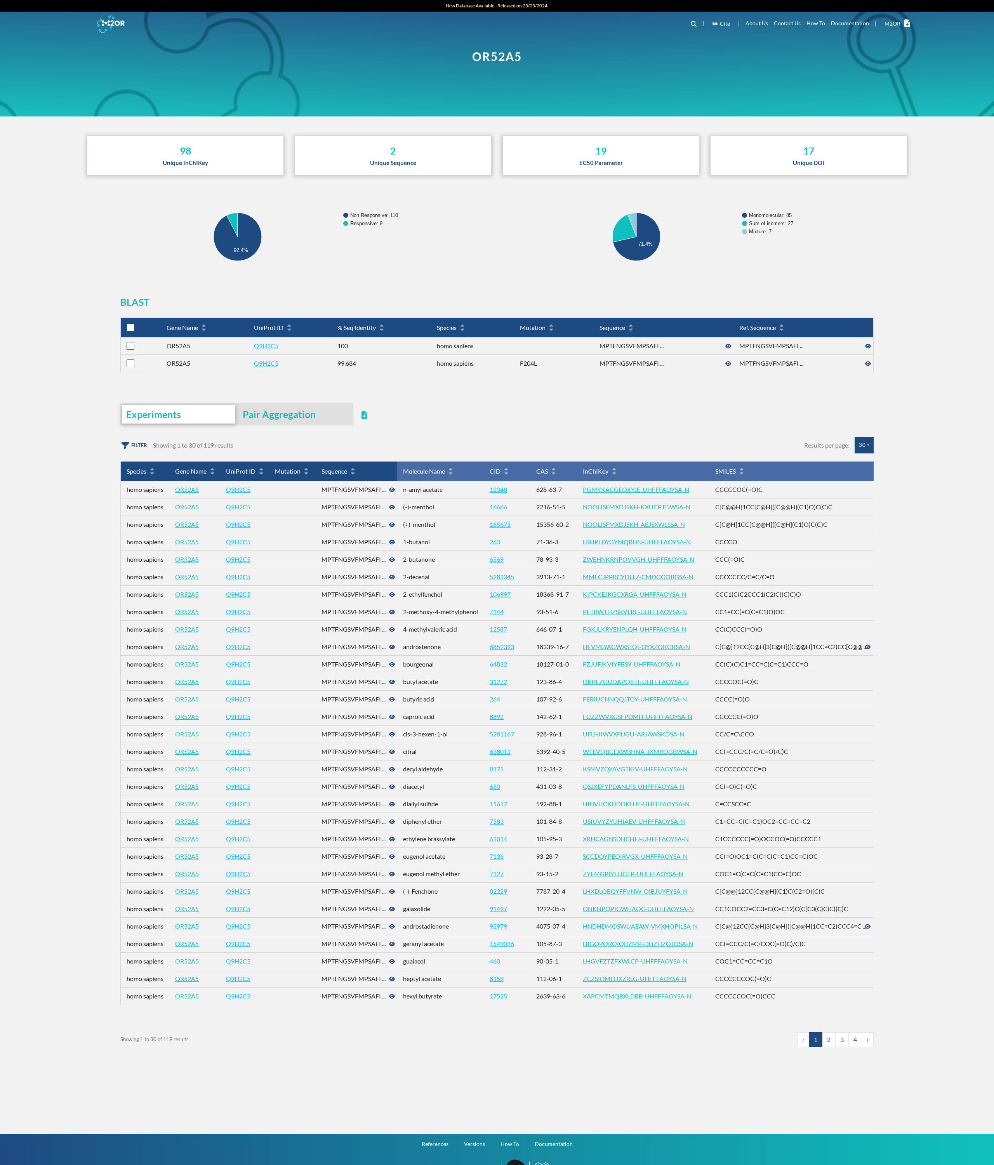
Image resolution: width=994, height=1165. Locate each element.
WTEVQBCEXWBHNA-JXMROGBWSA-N (640, 751)
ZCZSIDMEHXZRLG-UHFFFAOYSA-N (634, 978)
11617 (498, 803)
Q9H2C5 (266, 345)
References (435, 1144)
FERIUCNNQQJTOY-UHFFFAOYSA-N (635, 699)
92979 (498, 926)
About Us (757, 23)
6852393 (502, 646)
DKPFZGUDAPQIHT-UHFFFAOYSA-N (636, 681)
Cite (725, 23)
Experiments (153, 414)
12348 (498, 489)
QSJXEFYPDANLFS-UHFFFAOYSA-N (634, 786)
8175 (497, 769)
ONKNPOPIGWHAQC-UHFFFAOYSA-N (638, 908)
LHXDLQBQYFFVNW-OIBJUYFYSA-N (635, 891)
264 (495, 699)
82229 (498, 891)
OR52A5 (187, 489)
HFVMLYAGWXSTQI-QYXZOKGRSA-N (636, 646)
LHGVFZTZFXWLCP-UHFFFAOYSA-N (635, 961)
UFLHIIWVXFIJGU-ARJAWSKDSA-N (633, 734)
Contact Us (787, 23)
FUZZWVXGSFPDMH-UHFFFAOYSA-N (637, 716)
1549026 (502, 943)
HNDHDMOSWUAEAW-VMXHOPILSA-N (640, 926)
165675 (500, 524)
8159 (497, 978)
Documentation (850, 23)
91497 (498, 908)
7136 (497, 856)
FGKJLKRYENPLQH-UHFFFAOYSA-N (634, 629)
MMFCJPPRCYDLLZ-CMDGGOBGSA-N (638, 576)
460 (495, 961)
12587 (498, 629)
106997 (500, 594)
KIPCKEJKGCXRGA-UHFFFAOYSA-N (634, 594)
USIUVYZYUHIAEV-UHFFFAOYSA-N (634, 821)
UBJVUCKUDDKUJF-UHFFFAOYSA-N (636, 803)
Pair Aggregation (279, 414)
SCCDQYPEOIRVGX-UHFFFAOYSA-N (635, 856)
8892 (497, 716)
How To (815, 23)
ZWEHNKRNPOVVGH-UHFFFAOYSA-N (638, 559)
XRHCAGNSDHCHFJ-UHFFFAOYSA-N (636, 838)
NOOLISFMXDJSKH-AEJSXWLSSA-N (634, 524)
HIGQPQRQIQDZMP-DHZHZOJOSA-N (638, 943)
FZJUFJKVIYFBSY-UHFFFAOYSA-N (631, 664)
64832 (498, 664)
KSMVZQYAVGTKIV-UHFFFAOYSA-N (635, 769)
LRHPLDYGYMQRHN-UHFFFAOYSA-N (637, 541)
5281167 (502, 734)
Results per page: (827, 445)
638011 (500, 751)
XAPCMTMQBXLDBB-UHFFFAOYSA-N (637, 996)
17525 (498, 996)
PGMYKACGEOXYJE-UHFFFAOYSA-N (636, 489)
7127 (497, 873)
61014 (498, 838)
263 (495, 541)
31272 (498, 681)
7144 (497, 611)
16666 (498, 506)
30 (862, 445)
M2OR (892, 23)
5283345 (502, 576)
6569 (497, 559)
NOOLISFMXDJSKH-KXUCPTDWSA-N (636, 506)
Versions (474, 1144)
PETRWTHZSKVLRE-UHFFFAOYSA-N (635, 611)
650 (495, 786)
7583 (497, 821)
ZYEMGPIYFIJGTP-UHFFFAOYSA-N (633, 873)
